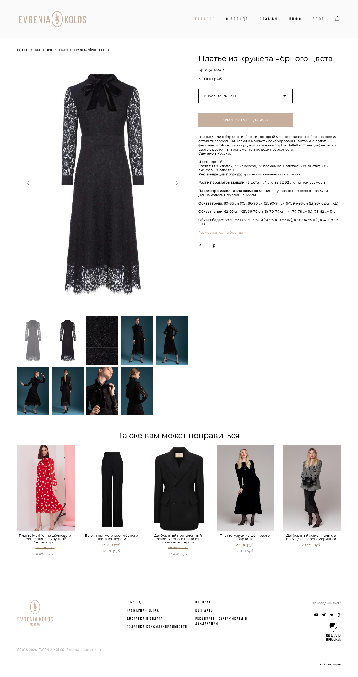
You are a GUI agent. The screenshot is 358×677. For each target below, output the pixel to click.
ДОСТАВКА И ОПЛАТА (145, 618)
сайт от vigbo (330, 664)
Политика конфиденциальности (157, 626)
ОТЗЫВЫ (269, 19)
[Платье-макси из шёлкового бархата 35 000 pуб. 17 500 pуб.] (245, 488)
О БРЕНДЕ (135, 602)
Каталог (205, 19)
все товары (43, 50)
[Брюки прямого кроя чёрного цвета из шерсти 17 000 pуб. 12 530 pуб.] (112, 488)
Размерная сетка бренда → (222, 232)
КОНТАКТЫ (204, 610)
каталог (23, 50)
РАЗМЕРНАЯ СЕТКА (143, 610)
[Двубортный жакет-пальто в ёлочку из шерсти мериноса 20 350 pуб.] (312, 488)
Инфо (295, 19)
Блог (318, 19)
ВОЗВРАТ (203, 602)
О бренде (237, 19)
